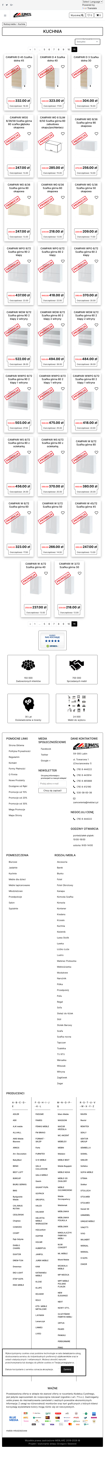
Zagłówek (62, 1077)
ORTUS (61, 1323)
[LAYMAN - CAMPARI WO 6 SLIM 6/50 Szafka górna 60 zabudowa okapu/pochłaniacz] (52, 145)
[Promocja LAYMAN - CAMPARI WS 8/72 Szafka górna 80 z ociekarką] (12, 457)
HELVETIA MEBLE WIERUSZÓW (42, 1221)
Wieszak (61, 1065)
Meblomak (62, 1205)
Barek (60, 867)
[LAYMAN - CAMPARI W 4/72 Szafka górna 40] (35, 585)
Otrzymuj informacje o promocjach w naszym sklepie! (53, 776)
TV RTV (61, 1054)
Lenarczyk (40, 1321)
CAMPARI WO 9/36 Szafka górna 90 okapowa (86, 122)
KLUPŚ (39, 1288)
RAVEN (84, 1114)
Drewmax (17, 1266)
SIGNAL (84, 1154)
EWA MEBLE (18, 1285)
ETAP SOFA (18, 1279)
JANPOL (39, 1254)
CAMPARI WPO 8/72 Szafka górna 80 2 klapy (52, 252)
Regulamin (14, 757)
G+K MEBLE (41, 1160)
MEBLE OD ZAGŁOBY (63, 1179)
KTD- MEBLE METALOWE (41, 1307)
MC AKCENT (63, 1135)
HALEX (39, 1205)
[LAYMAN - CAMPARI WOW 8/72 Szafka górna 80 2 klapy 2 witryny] (52, 336)
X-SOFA (84, 1258)
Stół (59, 1019)
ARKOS (16, 1147)
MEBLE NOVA (64, 1172)
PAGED (61, 1329)
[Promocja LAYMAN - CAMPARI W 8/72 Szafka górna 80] (79, 457)
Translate (92, 8)
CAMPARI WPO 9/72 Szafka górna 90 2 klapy (19, 252)
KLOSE (39, 1282)
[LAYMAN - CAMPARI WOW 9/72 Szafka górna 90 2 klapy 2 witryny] (19, 336)
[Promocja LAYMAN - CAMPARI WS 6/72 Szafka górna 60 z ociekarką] (46, 457)
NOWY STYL (63, 1308)
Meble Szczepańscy (64, 1197)
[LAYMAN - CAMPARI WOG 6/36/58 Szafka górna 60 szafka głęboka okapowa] (19, 145)
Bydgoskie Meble (17, 1198)
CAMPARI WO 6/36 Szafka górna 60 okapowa (52, 188)
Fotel (59, 879)
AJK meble (18, 1126)
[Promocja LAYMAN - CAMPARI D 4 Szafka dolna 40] (46, 71)
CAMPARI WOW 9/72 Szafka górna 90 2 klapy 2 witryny (19, 315)
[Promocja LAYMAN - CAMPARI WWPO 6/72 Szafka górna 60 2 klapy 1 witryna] (79, 393)
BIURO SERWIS (20, 1184)
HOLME (39, 1242)
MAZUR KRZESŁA (62, 1127)
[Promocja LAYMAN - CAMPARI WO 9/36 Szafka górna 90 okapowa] (79, 138)
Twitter (44, 754)
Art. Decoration (19, 1154)
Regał (60, 1001)
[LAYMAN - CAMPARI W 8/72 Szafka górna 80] (86, 464)
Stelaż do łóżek (65, 1013)
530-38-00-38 (83, 792)
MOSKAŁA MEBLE (63, 1267)
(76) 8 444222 (83, 769)
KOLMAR (40, 1294)
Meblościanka (64, 966)
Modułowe (62, 972)
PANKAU (62, 1335)
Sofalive (84, 1166)
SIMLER (84, 1160)
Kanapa (61, 891)
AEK (15, 1120)
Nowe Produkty (17, 780)
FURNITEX (40, 1154)
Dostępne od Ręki (18, 786)
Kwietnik (61, 931)
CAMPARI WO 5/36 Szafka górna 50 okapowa (86, 188)
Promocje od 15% (18, 792)
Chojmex (17, 1221)
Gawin (38, 1181)
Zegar (60, 1083)
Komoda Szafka (65, 896)
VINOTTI (84, 1227)
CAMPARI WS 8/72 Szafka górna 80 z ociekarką (19, 443)
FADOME (40, 1114)
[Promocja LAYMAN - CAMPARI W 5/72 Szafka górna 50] (46, 517)
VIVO (83, 1233)
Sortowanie (87, 39)
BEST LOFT (18, 1172)
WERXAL (84, 1252)
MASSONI (62, 1120)
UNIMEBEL (85, 1215)
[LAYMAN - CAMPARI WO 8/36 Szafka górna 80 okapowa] (19, 209)
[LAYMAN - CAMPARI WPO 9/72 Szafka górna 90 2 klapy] (19, 272)
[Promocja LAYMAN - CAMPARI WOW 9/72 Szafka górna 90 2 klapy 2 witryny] (12, 329)
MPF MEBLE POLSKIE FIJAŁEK (63, 1284)
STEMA (84, 1178)
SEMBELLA (86, 1147)
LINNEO (39, 1327)
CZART (16, 1233)
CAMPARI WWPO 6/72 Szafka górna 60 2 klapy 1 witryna (86, 379)
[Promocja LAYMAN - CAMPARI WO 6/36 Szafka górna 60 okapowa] (46, 202)
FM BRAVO (40, 1132)
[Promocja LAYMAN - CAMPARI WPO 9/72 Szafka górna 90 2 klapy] (12, 266)
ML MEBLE (63, 1253)
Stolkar (84, 1184)
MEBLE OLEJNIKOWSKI (65, 1188)
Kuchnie (13, 873)
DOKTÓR (17, 1254)
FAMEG (39, 1120)
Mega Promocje (17, 809)
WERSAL (84, 1246)
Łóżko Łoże (63, 949)
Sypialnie (13, 908)
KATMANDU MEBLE (41, 1274)
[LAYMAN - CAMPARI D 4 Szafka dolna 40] (52, 78)
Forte (38, 1147)
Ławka (60, 943)
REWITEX (85, 1126)
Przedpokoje (15, 896)
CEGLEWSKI (18, 1214)
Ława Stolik (63, 937)
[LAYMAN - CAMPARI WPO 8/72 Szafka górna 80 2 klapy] (52, 272)
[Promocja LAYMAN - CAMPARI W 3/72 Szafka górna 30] (63, 578)
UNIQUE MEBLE (88, 1221)
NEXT (60, 1302)
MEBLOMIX (63, 1226)
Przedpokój (63, 990)
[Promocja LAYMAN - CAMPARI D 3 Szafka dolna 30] (79, 71)
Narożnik (61, 978)
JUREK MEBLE (42, 1260)
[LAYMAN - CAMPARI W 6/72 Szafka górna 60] (19, 524)
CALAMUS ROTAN (18, 1207)
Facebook (46, 748)
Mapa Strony (15, 815)
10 (69, 49)
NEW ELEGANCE (63, 1294)
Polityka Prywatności (19, 751)
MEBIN (61, 1147)
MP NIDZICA (63, 1275)
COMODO (17, 1227)
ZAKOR (84, 1264)
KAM (38, 1266)
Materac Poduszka (66, 961)
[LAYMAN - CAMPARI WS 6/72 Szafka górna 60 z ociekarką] (52, 464)
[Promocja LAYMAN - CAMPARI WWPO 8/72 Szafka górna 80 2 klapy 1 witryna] (46, 393)
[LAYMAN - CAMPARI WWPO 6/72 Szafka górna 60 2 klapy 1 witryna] (86, 400)
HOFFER (39, 1236)
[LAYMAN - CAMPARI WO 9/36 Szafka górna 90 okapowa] (86, 145)
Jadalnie (13, 867)
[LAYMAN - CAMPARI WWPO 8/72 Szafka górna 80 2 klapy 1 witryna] (52, 400)
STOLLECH (86, 1190)
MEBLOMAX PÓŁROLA (63, 1219)
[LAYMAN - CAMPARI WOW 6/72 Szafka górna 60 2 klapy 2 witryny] (86, 336)
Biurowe (13, 862)
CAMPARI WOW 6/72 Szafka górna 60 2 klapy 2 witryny (86, 315)
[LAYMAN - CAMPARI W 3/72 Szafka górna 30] (69, 585)
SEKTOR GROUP (84, 1140)
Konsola (61, 902)
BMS (15, 1190)
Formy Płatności (17, 768)
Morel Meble (63, 1259)
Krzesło (61, 920)
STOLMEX (85, 1203)
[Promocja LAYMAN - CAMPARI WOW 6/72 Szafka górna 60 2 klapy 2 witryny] (79, 329)
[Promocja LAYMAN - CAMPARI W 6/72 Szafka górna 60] (12, 517)
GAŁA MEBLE (42, 1175)
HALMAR (40, 1212)
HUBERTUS (41, 1248)
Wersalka (61, 1060)
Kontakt (13, 762)
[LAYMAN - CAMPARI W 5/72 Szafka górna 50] (52, 524)
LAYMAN (40, 1315)
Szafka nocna (64, 1036)
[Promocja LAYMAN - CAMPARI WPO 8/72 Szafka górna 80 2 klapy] (46, 266)
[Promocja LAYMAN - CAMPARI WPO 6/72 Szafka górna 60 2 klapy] (79, 266)
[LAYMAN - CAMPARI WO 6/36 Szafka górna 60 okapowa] (52, 209)
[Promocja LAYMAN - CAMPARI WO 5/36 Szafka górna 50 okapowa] (79, 202)
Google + (46, 760)
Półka (60, 984)
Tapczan (61, 1042)
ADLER (16, 1114)
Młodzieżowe (16, 891)
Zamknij (67, 1369)
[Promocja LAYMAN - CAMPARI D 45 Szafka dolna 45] (12, 71)
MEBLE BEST (63, 1160)
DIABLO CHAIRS (16, 1246)
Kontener (61, 908)
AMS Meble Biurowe (18, 1140)
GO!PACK (40, 1193)
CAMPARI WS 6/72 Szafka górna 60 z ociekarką (52, 443)
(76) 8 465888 (83, 780)
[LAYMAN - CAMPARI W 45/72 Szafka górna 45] (86, 524)
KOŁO (38, 1300)
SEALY (84, 1132)
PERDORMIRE (64, 1341)
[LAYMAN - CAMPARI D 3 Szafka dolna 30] (86, 78)
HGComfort (41, 1230)
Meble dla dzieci (17, 879)
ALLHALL (17, 1132)
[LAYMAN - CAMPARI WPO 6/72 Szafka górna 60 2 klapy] (86, 272)
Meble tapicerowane (19, 885)
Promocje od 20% (18, 797)
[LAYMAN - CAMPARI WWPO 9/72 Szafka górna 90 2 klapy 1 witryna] (19, 400)
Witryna (61, 1071)
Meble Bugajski (65, 1166)
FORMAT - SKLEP (40, 1140)
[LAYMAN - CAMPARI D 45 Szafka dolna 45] (19, 78)
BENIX (15, 1166)
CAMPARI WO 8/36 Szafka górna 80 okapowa (19, 188)
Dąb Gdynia (18, 1239)
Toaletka (61, 1048)
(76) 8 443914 (83, 775)
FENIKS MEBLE (42, 1126)
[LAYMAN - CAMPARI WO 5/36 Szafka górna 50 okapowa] (86, 209)
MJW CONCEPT (62, 1245)
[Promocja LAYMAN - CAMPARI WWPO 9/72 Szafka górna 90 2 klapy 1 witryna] (12, 393)
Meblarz (61, 1154)
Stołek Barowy (64, 1025)
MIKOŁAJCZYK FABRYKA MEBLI (65, 1235)
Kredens (61, 914)
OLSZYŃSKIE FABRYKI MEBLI (65, 1315)
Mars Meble (63, 1114)
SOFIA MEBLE (87, 1172)
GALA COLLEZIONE (41, 1167)
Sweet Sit (85, 1209)
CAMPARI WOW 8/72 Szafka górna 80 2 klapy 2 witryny (52, 315)
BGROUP (17, 1178)
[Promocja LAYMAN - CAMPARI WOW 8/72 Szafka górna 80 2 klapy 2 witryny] (46, 329)
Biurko (60, 873)
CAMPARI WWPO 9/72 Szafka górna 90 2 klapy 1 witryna (19, 379)
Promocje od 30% (18, 803)
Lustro (60, 955)
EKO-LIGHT (18, 1273)
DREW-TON (18, 1260)
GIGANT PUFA (42, 1187)
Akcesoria (62, 862)
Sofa (59, 1007)
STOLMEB (85, 1197)
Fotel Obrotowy (65, 885)
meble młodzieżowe (16, 1430)
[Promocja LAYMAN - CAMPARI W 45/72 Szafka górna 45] (79, 517)
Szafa (60, 1031)
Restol (83, 1120)
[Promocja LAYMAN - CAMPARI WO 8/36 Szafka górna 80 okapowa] (12, 202)
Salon (11, 902)
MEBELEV (62, 1141)
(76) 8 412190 (83, 786)
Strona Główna (16, 745)
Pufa (59, 996)
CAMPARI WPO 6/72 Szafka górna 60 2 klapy (86, 252)
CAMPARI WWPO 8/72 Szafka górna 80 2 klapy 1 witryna (52, 379)
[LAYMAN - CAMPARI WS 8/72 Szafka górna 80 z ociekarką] (19, 464)
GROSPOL (40, 1199)
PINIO (60, 1347)
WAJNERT (85, 1239)
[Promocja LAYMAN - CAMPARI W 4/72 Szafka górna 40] (29, 578)
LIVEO (38, 1333)
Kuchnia (61, 926)
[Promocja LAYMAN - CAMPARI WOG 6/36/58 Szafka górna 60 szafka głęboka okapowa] (12, 138)
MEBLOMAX (63, 1211)
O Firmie (13, 774)
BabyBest (17, 1160)
